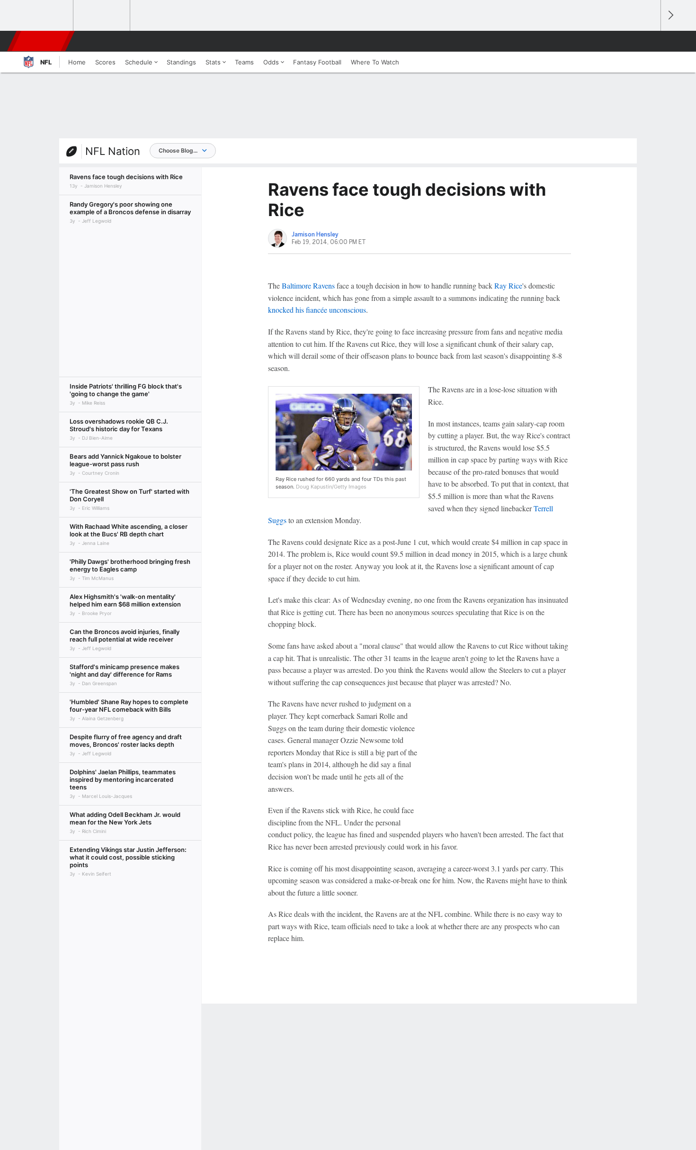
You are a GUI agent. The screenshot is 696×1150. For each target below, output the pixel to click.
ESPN (42, 41)
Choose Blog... (178, 150)
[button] (649, 41)
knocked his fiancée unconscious (317, 310)
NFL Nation (112, 151)
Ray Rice (508, 285)
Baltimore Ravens (308, 285)
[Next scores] (669, 15)
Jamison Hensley (315, 234)
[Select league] (45, 16)
